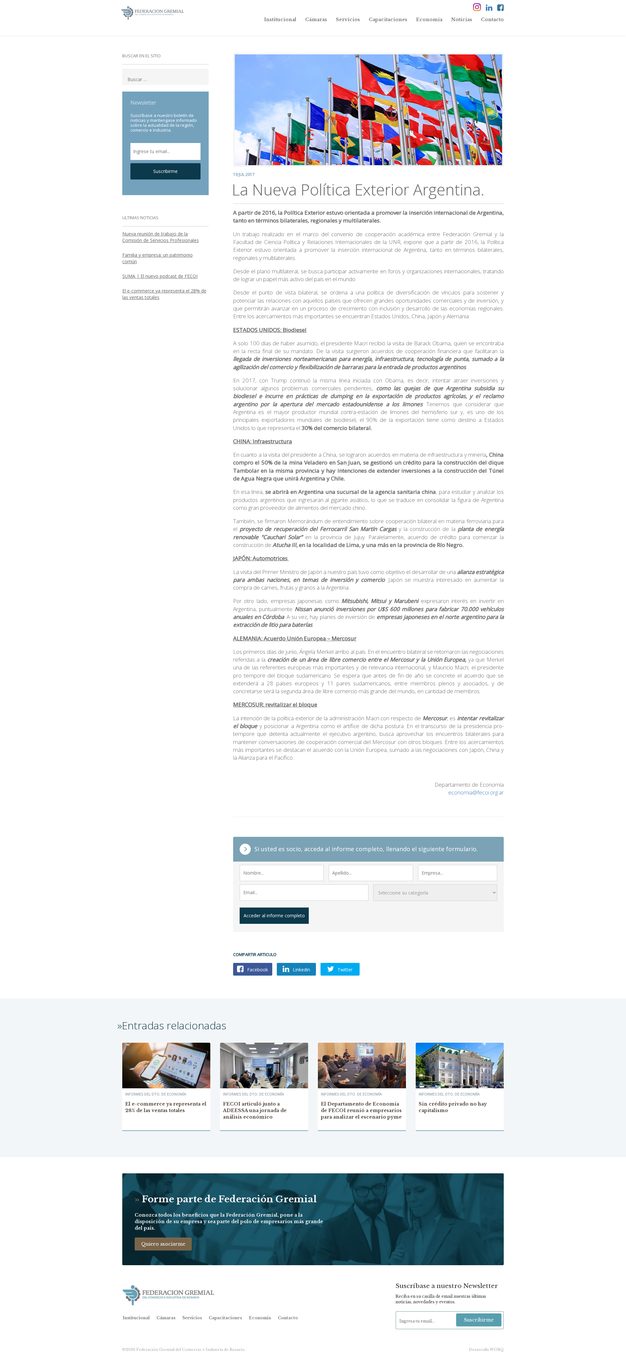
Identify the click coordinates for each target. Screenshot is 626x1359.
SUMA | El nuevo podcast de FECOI (160, 276)
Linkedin (300, 969)
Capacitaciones (388, 19)
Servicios (348, 19)
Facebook (257, 969)
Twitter (344, 969)
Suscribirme (165, 171)
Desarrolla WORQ (486, 1349)
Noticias (461, 19)
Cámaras (316, 19)
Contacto (492, 19)
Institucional (280, 19)
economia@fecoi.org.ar (476, 792)
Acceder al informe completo (274, 915)
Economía (429, 19)
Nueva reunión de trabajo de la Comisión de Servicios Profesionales (160, 237)
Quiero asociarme (163, 1244)
